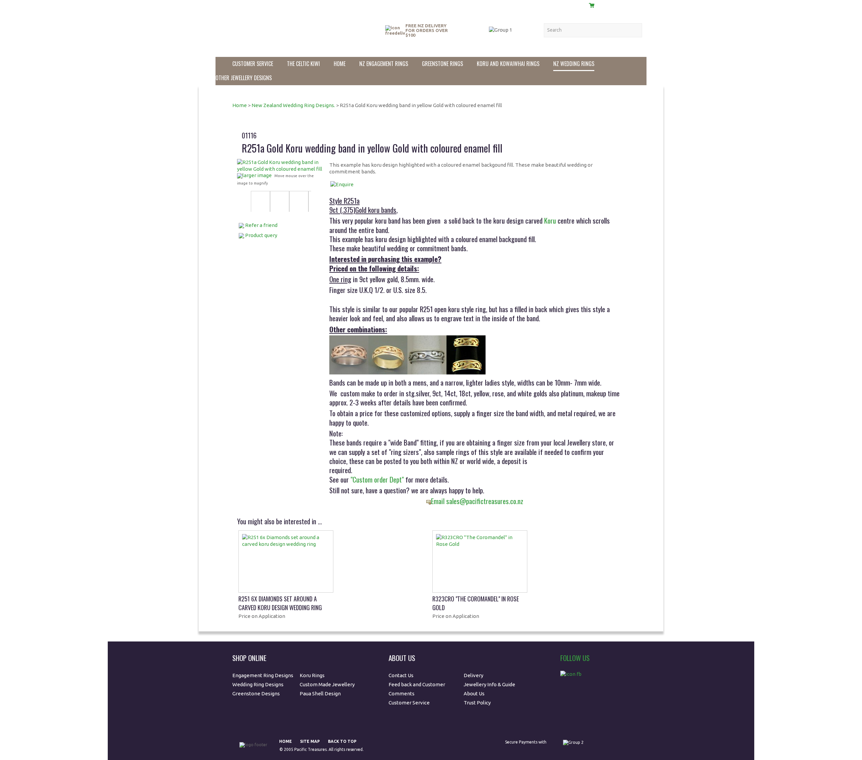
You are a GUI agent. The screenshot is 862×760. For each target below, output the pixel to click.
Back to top (342, 741)
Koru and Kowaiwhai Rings (508, 64)
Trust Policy (477, 702)
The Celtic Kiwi (303, 64)
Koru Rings (312, 675)
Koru (550, 220)
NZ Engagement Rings (383, 64)
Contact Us (510, 4)
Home (339, 64)
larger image (257, 175)
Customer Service (252, 64)
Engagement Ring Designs (262, 675)
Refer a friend (261, 225)
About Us (477, 4)
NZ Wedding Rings (573, 64)
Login (572, 5)
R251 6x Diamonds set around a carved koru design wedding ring (280, 603)
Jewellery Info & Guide (489, 684)
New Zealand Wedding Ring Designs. (293, 105)
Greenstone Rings (442, 64)
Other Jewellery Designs (244, 78)
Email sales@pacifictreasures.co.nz (477, 501)
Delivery (544, 4)
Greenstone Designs (256, 693)
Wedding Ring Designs (258, 684)
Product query (261, 235)
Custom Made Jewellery (328, 684)
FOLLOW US (575, 658)
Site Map (310, 741)
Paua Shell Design (320, 693)
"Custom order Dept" (377, 479)
